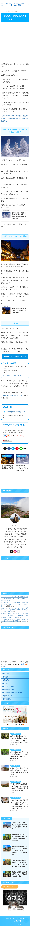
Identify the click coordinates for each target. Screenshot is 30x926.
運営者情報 (7, 699)
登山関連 (6, 680)
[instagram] (15, 551)
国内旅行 (6, 677)
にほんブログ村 (5, 666)
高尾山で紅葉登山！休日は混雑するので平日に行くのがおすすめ (19, 874)
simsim (9, 600)
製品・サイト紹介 (9, 689)
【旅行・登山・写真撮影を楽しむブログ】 (15, 918)
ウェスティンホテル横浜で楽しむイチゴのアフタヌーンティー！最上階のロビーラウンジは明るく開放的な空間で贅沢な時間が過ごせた (19, 804)
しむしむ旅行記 (15, 5)
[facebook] (9, 448)
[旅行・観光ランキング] (7, 440)
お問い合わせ (8, 696)
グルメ (6, 683)
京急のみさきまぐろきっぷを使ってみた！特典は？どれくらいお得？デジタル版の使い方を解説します (14, 609)
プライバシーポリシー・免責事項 (13, 692)
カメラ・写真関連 (9, 686)
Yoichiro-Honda (13, 617)
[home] (18, 551)
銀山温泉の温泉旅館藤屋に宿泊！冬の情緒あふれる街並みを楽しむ (7, 467)
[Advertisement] (15, 576)
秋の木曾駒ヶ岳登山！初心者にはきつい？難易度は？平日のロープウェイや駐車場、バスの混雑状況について (19, 850)
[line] (21, 448)
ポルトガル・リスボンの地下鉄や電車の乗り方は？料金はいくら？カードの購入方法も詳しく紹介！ (14, 598)
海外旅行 (6, 674)
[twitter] (5, 448)
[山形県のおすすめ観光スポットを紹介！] (13, 448)
